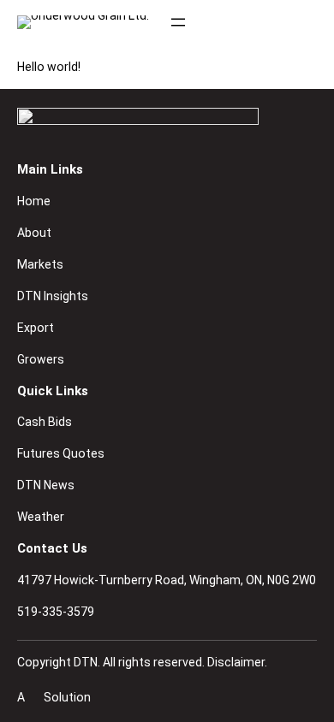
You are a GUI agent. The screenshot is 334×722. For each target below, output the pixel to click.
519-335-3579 (55, 611)
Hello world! (49, 67)
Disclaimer (236, 662)
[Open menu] (178, 22)
